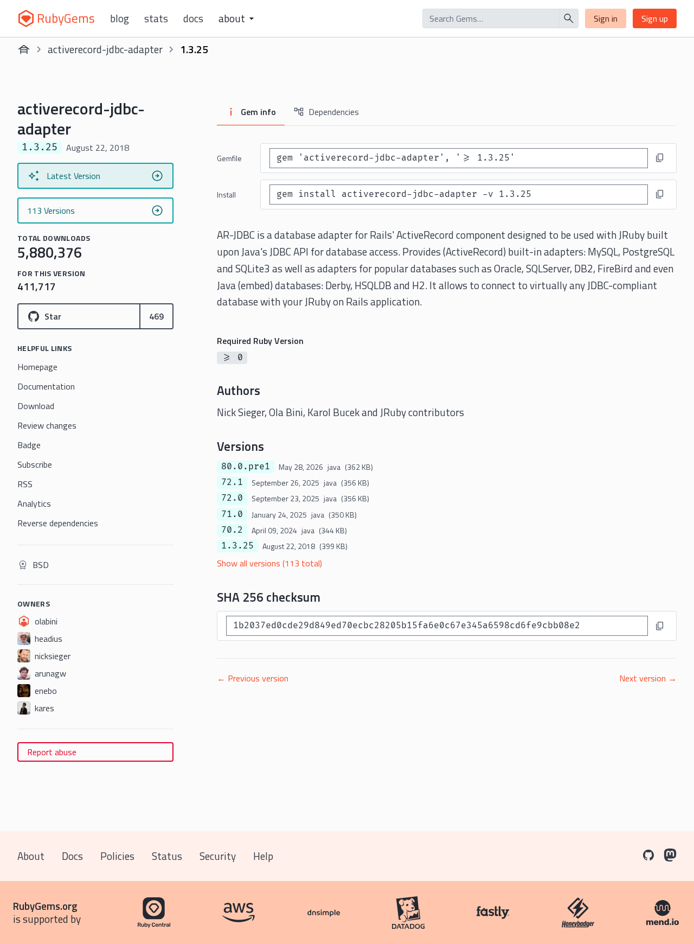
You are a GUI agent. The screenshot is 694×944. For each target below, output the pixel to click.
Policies (117, 856)
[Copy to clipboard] (659, 157)
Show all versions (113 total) (269, 563)
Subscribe (34, 464)
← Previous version (252, 678)
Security (218, 856)
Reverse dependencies (57, 523)
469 (156, 316)
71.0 (232, 514)
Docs (193, 18)
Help (263, 856)
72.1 (232, 482)
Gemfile (229, 158)
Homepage (37, 366)
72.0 (232, 498)
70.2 (232, 530)
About (30, 856)
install (226, 194)
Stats (156, 18)
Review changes (46, 425)
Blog (119, 18)
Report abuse (51, 751)
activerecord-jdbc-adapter (105, 49)
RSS (25, 483)
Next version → (648, 678)
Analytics (34, 503)
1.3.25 (237, 545)
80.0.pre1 (245, 466)
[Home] (24, 49)
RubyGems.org (45, 906)
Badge (29, 444)
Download (35, 405)
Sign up (654, 18)
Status (167, 856)
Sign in (606, 18)
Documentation (46, 386)
